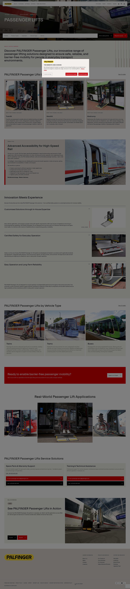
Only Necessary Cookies (71, 74)
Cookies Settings (47, 74)
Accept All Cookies (83, 74)
